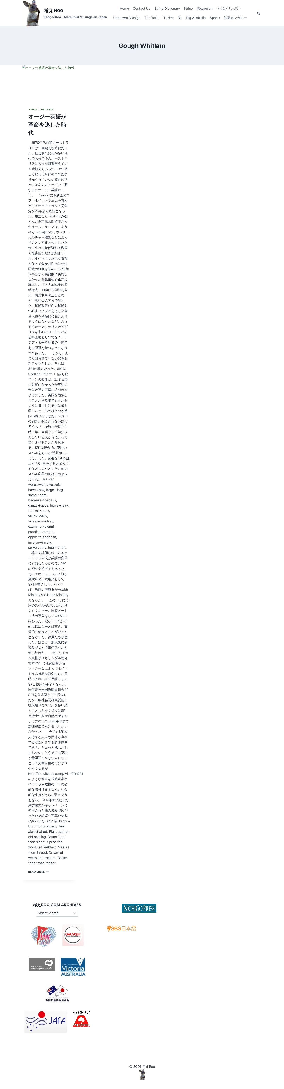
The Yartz (151, 18)
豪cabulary (205, 8)
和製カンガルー (235, 18)
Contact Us (141, 8)
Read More (38, 871)
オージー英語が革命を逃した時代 (47, 124)
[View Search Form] (258, 13)
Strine (188, 8)
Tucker (168, 18)
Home (124, 8)
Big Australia (196, 18)
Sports (215, 18)
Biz (180, 18)
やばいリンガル (228, 8)
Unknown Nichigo (126, 18)
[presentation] (49, 83)
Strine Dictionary (167, 8)
